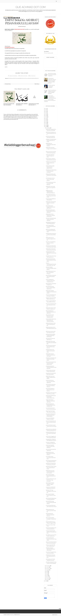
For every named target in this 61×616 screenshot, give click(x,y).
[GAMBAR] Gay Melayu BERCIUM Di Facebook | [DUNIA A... (50, 453)
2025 (46, 110)
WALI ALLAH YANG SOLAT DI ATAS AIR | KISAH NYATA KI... (51, 305)
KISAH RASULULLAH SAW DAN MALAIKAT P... (34, 104)
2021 (46, 115)
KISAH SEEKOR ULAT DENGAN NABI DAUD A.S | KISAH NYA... (51, 312)
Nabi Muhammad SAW (11, 78)
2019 (46, 118)
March (47, 576)
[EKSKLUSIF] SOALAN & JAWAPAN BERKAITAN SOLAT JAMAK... (50, 471)
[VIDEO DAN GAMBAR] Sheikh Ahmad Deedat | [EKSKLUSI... (50, 446)
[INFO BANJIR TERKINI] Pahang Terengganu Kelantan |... (50, 484)
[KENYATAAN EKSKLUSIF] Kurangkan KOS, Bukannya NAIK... (51, 230)
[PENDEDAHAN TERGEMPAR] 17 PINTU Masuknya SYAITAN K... (51, 171)
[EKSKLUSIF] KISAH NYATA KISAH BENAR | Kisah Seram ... (51, 328)
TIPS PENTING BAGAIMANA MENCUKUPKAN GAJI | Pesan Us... (51, 346)
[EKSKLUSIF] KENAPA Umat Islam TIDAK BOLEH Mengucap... (51, 272)
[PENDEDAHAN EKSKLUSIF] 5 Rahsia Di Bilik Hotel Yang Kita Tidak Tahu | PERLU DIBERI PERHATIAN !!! (50, 81)
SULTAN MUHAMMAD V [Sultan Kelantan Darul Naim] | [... (50, 389)
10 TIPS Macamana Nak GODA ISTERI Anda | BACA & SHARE (51, 163)
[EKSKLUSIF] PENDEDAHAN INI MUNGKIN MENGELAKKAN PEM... (51, 396)
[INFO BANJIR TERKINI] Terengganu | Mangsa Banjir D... (51, 519)
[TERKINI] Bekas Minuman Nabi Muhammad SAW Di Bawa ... (50, 556)
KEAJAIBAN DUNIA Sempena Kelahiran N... (22, 104)
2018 (46, 119)
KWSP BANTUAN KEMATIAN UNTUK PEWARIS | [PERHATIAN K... (51, 363)
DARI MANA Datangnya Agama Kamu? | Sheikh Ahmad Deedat (51, 467)
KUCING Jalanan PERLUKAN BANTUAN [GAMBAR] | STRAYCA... (50, 385)
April (47, 575)
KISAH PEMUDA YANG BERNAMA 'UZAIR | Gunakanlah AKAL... (50, 316)
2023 (46, 112)
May (47, 574)
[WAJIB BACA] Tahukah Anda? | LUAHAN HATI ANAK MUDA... (51, 359)
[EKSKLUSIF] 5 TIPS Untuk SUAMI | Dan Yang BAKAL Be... (50, 187)
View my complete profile (48, 53)
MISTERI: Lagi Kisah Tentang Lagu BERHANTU (51, 86)
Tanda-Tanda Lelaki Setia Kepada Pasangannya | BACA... (50, 155)
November (48, 565)
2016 (46, 122)
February (47, 578)
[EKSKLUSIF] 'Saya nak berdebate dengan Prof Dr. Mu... (51, 238)
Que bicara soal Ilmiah (27, 78)
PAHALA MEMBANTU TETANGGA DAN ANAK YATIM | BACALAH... (50, 280)
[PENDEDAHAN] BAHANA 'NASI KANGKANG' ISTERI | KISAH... (51, 260)
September (48, 568)
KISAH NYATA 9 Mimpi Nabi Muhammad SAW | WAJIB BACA (52, 74)
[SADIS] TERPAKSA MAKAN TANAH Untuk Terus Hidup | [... (51, 426)
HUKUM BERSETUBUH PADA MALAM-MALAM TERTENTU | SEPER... (51, 320)
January (47, 579)
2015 (46, 123)
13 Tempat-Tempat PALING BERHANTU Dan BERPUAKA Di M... (51, 532)
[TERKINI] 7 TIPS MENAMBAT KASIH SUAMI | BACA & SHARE (51, 140)
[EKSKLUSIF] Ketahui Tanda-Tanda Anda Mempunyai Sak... (51, 324)
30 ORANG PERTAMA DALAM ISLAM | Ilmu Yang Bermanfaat (51, 480)
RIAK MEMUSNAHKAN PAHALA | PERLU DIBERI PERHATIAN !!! (50, 287)
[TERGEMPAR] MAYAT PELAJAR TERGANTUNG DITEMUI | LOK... (50, 405)
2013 (46, 126)
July (47, 571)
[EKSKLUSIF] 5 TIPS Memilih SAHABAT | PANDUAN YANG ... (51, 203)
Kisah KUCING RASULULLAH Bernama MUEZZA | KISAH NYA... (51, 422)
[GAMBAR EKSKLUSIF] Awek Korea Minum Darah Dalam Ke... (51, 433)
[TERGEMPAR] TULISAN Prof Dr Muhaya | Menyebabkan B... (51, 234)
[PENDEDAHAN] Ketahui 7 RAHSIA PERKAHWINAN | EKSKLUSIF (51, 211)
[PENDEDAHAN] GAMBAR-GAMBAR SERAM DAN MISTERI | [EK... (50, 335)
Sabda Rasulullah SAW (35, 78)
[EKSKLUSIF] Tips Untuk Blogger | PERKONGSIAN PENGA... (50, 377)
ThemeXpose (12, 614)
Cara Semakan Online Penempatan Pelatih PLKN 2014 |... (51, 457)
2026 (46, 108)
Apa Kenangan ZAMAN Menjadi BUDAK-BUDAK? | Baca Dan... (50, 226)
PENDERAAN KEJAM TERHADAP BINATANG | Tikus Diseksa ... (50, 549)
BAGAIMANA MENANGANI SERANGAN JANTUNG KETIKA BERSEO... (50, 415)
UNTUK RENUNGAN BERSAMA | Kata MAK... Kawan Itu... (50, 514)
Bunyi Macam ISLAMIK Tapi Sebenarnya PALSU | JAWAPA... (50, 243)
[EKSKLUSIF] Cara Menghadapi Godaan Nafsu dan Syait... (51, 144)
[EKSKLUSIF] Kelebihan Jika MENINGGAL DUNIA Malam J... (51, 175)
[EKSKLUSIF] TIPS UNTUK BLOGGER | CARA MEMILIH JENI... (51, 342)
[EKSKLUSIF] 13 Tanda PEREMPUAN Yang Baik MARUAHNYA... (50, 215)
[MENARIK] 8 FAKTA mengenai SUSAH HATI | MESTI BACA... (50, 207)
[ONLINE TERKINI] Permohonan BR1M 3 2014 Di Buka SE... (51, 268)
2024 (46, 111)
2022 (46, 114)
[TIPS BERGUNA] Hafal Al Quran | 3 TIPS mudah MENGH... (50, 179)
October (47, 567)
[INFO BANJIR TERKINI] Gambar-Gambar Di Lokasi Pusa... (51, 495)
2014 (46, 125)
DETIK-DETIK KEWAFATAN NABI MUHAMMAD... (9, 104)
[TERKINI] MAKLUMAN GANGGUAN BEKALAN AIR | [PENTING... (51, 367)
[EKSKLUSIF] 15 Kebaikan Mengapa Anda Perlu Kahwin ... (51, 148)
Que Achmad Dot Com (31, 7)
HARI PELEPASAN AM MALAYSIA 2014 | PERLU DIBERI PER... (50, 381)
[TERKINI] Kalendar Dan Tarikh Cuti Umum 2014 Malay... (50, 351)
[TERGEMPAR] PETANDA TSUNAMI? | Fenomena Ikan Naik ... (51, 253)
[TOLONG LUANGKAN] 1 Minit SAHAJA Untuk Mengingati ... (51, 563)
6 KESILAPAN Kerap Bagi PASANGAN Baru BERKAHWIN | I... (50, 167)
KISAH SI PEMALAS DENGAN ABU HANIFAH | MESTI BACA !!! (51, 276)
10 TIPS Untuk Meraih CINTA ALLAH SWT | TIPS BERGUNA (51, 183)
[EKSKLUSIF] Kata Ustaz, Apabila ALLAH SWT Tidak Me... (51, 510)
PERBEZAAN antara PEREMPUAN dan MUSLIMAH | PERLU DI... (50, 191)
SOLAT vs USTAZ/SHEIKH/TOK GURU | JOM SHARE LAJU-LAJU (51, 264)
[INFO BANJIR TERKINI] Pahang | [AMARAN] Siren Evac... (51, 476)
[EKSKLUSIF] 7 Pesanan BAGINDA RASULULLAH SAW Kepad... (50, 355)
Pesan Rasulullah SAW (19, 78)
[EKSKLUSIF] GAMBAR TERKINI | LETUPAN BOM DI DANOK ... (51, 292)
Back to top (54, 614)
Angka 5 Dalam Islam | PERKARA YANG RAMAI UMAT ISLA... (50, 401)
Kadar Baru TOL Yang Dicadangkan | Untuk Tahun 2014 (51, 491)
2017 (46, 121)
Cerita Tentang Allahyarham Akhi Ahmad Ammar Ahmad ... (51, 506)
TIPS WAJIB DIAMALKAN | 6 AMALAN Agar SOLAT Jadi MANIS (51, 195)
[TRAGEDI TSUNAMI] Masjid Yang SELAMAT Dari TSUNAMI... (51, 219)
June (47, 572)
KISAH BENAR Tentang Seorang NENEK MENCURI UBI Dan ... (51, 502)
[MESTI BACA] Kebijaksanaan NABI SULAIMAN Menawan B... (51, 133)
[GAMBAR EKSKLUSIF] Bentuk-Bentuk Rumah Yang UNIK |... (51, 539)
